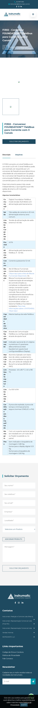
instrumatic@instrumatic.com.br (20, 4)
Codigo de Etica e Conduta (12, 652)
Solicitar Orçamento (19, 141)
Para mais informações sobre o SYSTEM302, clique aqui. (21, 308)
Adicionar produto (13, 539)
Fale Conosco (7, 659)
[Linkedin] (21, 6)
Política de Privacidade (11, 655)
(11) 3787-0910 (20, 2)
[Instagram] (18, 6)
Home (4, 45)
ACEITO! (24, 705)
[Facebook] (16, 6)
